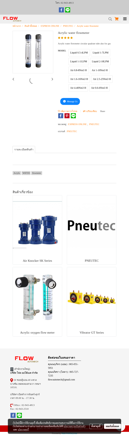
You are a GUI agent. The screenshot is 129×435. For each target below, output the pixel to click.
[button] (109, 19)
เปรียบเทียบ (91, 111)
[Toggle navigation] (124, 19)
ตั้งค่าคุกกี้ (95, 426)
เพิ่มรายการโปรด (68, 111)
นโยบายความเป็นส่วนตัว (74, 426)
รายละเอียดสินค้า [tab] (23, 149)
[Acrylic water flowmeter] (33, 52)
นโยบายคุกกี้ (23, 429)
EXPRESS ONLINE (77, 124)
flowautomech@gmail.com (61, 379)
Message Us (71, 101)
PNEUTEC (94, 124)
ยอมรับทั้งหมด (112, 426)
